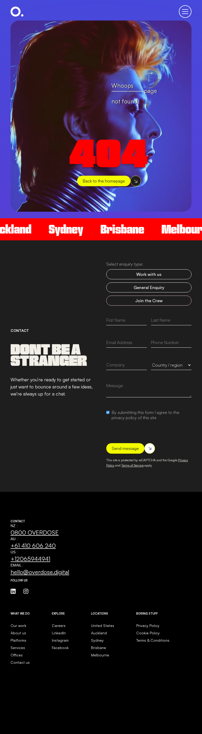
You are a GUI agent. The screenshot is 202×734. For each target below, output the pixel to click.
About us (18, 633)
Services (18, 647)
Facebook (60, 647)
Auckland (99, 633)
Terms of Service (132, 465)
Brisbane (114, 229)
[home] (17, 12)
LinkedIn (59, 633)
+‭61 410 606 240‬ (33, 545)
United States (102, 625)
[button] (185, 11)
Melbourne (100, 655)
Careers (58, 625)
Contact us (20, 662)
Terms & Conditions (152, 640)
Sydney (57, 229)
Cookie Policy (148, 633)
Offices (17, 655)
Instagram (60, 640)
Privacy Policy (147, 625)
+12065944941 (30, 558)
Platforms (18, 640)
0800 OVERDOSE (35, 532)
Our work (18, 625)
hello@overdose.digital (40, 571)
